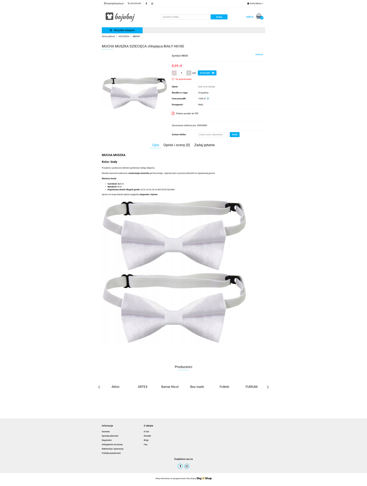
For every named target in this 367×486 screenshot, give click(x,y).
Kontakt (147, 436)
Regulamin (107, 440)
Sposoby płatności (110, 436)
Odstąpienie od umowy (112, 444)
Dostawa (106, 431)
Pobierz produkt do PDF (187, 113)
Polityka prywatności (111, 453)
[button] (107, 426)
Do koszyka (205, 73)
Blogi (146, 440)
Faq (145, 444)
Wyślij (234, 134)
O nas (146, 431)
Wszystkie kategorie (124, 30)
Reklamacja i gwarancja (112, 449)
